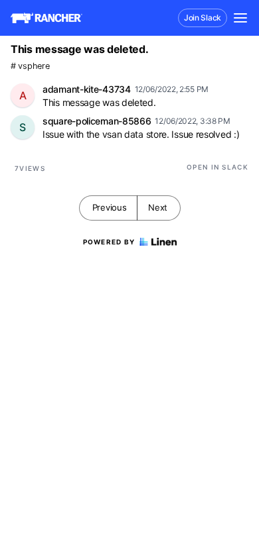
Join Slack (202, 18)
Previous (109, 207)
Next (157, 207)
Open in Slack (217, 167)
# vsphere (30, 66)
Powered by (109, 242)
